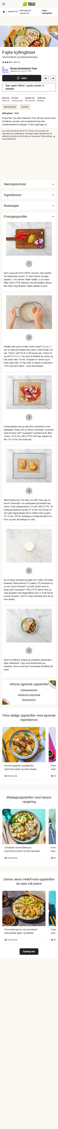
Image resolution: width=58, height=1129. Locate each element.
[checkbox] (3, 62)
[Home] (3, 12)
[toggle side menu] (4, 4)
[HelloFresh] (29, 4)
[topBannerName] (29, 20)
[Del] (53, 78)
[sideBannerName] (29, 160)
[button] (29, 195)
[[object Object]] (46, 78)
